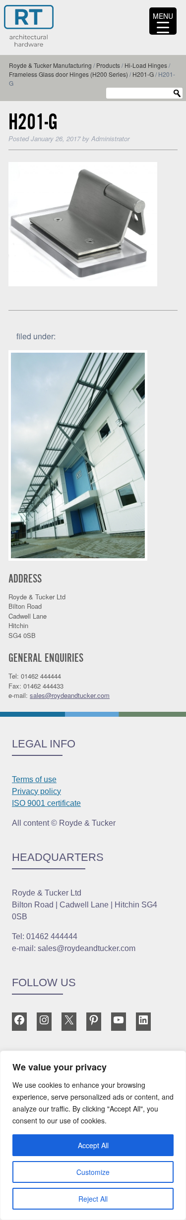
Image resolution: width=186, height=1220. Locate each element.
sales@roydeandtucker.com (70, 695)
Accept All (93, 1145)
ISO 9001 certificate (46, 803)
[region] (93, 1135)
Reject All (93, 1199)
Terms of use (34, 779)
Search (177, 93)
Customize (93, 1172)
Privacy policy (36, 791)
